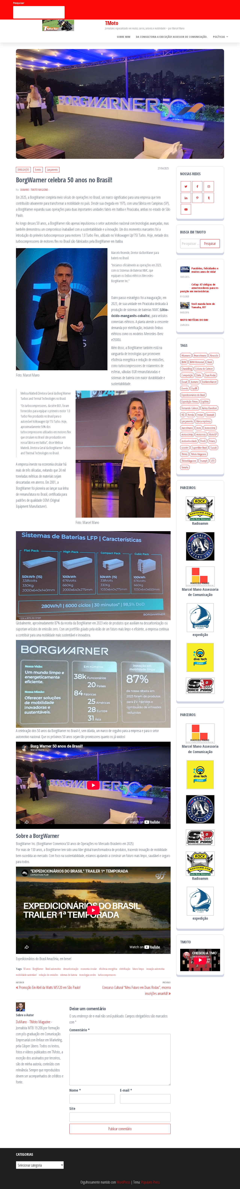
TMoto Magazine (198, 454)
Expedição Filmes (190, 401)
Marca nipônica (203, 421)
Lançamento (52, 169)
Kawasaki (210, 415)
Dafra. (199, 375)
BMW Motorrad (197, 362)
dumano (195, 382)
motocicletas (187, 434)
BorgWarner (38, 969)
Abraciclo (214, 355)
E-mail (126, 1090)
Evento (38, 169)
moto (198, 428)
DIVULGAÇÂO (23, 169)
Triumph (204, 461)
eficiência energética (108, 969)
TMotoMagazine (189, 461)
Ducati (184, 382)
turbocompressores (107, 975)
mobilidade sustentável (26, 975)
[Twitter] (186, 186)
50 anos (26, 969)
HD (183, 415)
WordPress (123, 1182)
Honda (191, 415)
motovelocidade (189, 441)
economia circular (89, 969)
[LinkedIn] (186, 198)
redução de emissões (48, 975)
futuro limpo (138, 969)
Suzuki (213, 447)
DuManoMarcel (209, 382)
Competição (187, 375)
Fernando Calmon (190, 408)
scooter (185, 447)
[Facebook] (197, 186)
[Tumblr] (209, 198)
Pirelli (203, 441)
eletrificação (124, 969)
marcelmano (187, 428)
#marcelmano (200, 355)
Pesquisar (18, 3)
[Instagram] (209, 186)
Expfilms (205, 401)
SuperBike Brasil (199, 447)
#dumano (186, 355)
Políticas (219, 37)
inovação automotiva (155, 969)
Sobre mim (123, 37)
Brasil (209, 362)
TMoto (111, 23)
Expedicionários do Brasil (193, 395)
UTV (212, 461)
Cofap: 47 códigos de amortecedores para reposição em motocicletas (199, 287)
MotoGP (213, 434)
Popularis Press (150, 1182)
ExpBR (194, 388)
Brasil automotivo (53, 969)
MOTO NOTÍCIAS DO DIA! (194, 320)
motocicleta (210, 428)
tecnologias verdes (87, 975)
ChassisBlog (187, 368)
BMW (184, 362)
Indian (200, 415)
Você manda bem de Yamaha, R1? (203, 305)
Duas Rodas (210, 375)
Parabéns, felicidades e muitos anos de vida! (204, 269)
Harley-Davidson (209, 408)
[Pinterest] (197, 198)
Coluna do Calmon (204, 368)
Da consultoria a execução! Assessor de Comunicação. (171, 37)
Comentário (79, 1029)
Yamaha (185, 467)
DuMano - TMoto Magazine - (34, 190)
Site (72, 1108)
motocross (201, 434)
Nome (75, 1090)
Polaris (212, 441)
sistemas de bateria (68, 975)
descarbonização (70, 969)
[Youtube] (186, 209)
